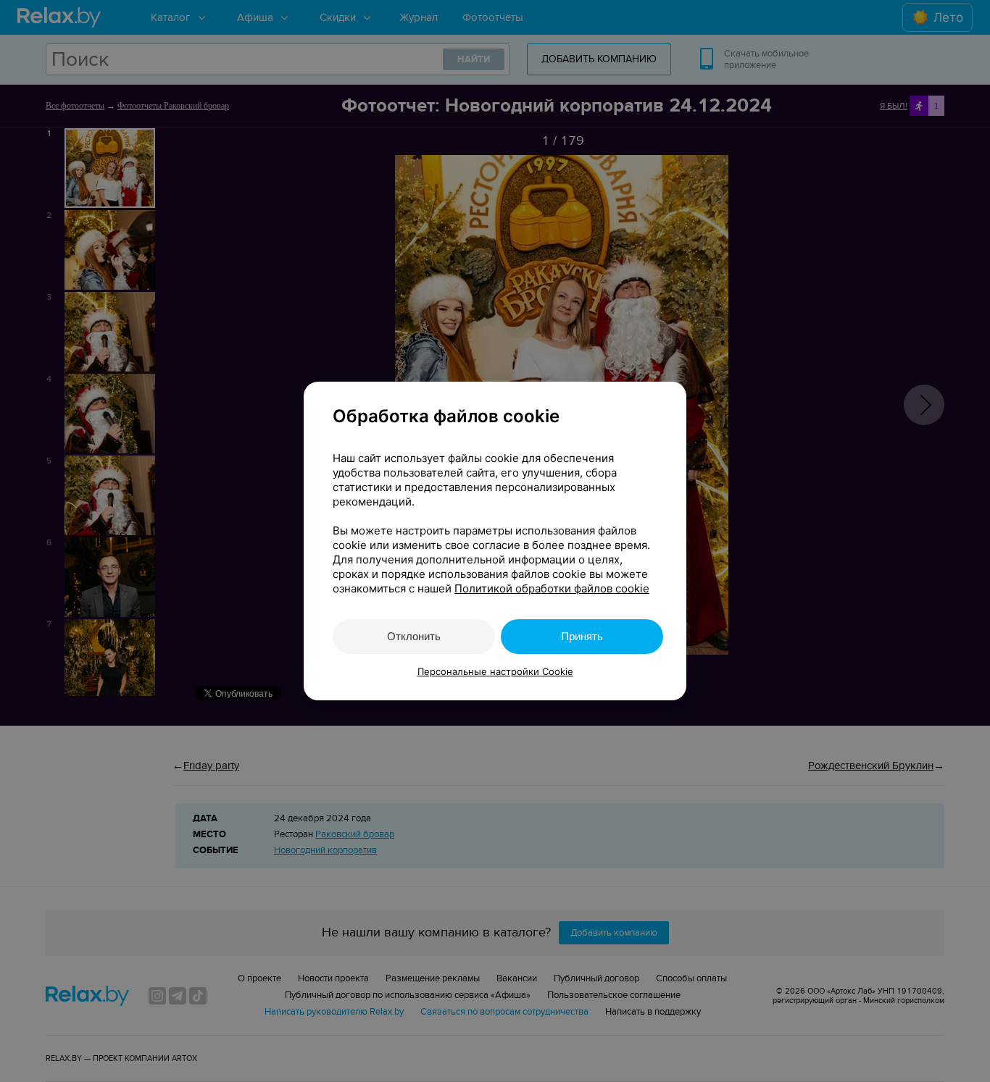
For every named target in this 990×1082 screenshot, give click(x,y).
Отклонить (414, 636)
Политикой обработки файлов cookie (551, 588)
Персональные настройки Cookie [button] (495, 671)
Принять (582, 636)
